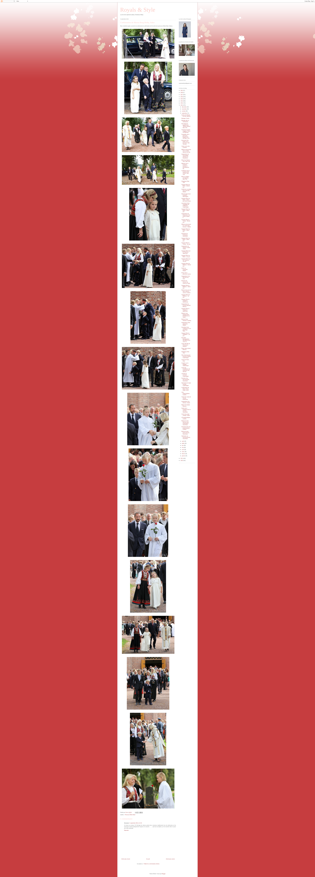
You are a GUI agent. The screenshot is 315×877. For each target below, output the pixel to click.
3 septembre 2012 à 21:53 (135, 823)
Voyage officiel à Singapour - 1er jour (185, 334)
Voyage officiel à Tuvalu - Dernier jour (185, 221)
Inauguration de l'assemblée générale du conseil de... (185, 156)
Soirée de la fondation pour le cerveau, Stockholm (186, 410)
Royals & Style (137, 10)
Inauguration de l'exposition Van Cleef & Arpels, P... (185, 215)
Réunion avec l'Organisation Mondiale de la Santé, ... (185, 315)
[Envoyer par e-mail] (136, 812)
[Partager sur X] (139, 812)
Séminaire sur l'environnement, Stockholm (185, 437)
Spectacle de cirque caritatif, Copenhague (186, 384)
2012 (182, 105)
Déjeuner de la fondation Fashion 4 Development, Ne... (185, 166)
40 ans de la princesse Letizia (186, 273)
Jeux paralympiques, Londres (185, 393)
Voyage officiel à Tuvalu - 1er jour (185, 243)
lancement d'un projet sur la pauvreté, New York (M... (185, 142)
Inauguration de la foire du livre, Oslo (185, 277)
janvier (183, 455)
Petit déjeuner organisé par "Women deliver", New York (186, 125)
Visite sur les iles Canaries (185, 147)
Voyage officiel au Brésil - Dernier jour (185, 186)
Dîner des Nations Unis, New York (185, 160)
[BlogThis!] (137, 812)
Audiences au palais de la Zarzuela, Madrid (186, 190)
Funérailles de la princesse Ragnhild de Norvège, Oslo (185, 136)
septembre (184, 113)
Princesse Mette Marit (130, 814)
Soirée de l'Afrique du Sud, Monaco (185, 115)
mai (183, 447)
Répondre (126, 830)
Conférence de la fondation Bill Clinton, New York (185, 172)
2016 (182, 96)
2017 (182, 94)
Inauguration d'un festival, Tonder (185, 402)
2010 (182, 460)
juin (183, 445)
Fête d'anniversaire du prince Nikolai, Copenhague (186, 356)
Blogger (163, 873)
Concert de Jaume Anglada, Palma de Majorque (185, 131)
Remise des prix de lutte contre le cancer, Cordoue (186, 291)
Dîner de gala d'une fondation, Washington (186, 195)
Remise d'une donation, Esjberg (186, 320)
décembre (184, 107)
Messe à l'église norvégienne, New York (185, 178)
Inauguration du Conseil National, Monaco (186, 305)
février (183, 453)
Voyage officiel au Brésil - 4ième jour (185, 210)
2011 (182, 458)
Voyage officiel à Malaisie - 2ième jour (185, 287)
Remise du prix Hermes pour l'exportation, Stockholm (185, 422)
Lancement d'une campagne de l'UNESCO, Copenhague (185, 205)
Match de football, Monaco (185, 405)
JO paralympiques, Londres (185, 418)
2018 (182, 92)
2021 (182, 90)
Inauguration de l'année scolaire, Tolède (185, 247)
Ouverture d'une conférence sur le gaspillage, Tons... (186, 329)
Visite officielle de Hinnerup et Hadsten (185, 345)
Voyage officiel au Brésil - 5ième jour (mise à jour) (186, 200)
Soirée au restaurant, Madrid (184, 269)
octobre (184, 111)
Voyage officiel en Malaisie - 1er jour (185, 296)
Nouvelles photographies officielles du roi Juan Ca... (185, 339)
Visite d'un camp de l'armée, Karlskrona (186, 398)
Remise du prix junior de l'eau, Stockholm (185, 433)
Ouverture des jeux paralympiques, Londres (185, 428)
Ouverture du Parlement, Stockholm (184, 235)
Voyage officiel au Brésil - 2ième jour (185, 239)
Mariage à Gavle (185, 118)
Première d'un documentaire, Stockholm (185, 379)
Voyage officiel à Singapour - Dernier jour (185, 300)
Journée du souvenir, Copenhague (185, 375)
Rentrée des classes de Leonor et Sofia (185, 282)
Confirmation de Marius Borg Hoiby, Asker (185, 389)
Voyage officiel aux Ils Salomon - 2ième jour (185, 252)
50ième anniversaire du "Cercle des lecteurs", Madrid (186, 225)
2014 (182, 101)
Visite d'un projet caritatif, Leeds (185, 414)
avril (183, 449)
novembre (184, 109)
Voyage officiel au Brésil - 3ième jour (185, 230)
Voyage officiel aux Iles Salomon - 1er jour (185, 260)
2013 (182, 103)
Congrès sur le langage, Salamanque (185, 364)
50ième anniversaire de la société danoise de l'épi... (186, 151)
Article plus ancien (170, 859)
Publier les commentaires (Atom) (151, 863)
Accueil (148, 859)
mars (183, 451)
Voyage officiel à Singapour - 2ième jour (185, 310)
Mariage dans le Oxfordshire (185, 121)
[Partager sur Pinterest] (142, 812)
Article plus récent (125, 859)
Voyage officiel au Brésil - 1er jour (185, 256)
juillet (183, 443)
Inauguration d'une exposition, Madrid (185, 324)
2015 (182, 98)
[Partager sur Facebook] (140, 812)
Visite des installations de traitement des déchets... (185, 369)
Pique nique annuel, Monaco (186, 349)
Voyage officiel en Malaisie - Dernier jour (186, 265)
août (183, 441)
